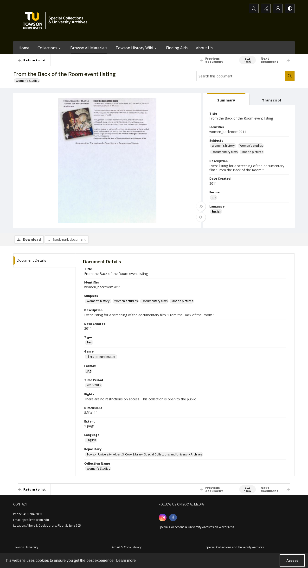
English (216, 211)
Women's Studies (27, 81)
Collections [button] (47, 47)
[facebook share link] (173, 517)
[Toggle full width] (201, 206)
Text (89, 342)
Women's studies (251, 146)
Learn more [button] (126, 560)
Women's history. (223, 146)
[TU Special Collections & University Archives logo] (56, 20)
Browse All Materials (88, 47)
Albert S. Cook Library (126, 547)
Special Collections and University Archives (235, 547)
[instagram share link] (163, 517)
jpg (214, 197)
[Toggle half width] (201, 217)
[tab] (226, 99)
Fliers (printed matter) (101, 357)
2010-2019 (94, 385)
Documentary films (224, 152)
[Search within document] (290, 76)
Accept (292, 560)
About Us (204, 47)
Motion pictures (252, 152)
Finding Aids (177, 47)
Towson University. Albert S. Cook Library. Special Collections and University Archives (144, 454)
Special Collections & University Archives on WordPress (196, 527)
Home (24, 47)
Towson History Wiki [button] (134, 47)
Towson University (25, 547)
